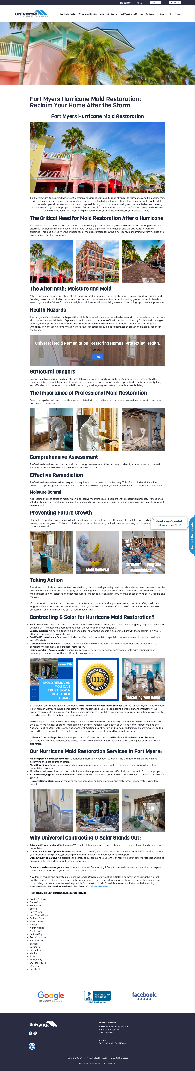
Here (98, 356)
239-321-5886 (126, 3)
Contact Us (103, 1058)
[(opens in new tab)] (50, 997)
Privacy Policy (92, 1058)
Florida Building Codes (119, 1058)
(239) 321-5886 (106, 1032)
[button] (30, 1033)
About (139, 3)
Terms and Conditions (76, 1058)
